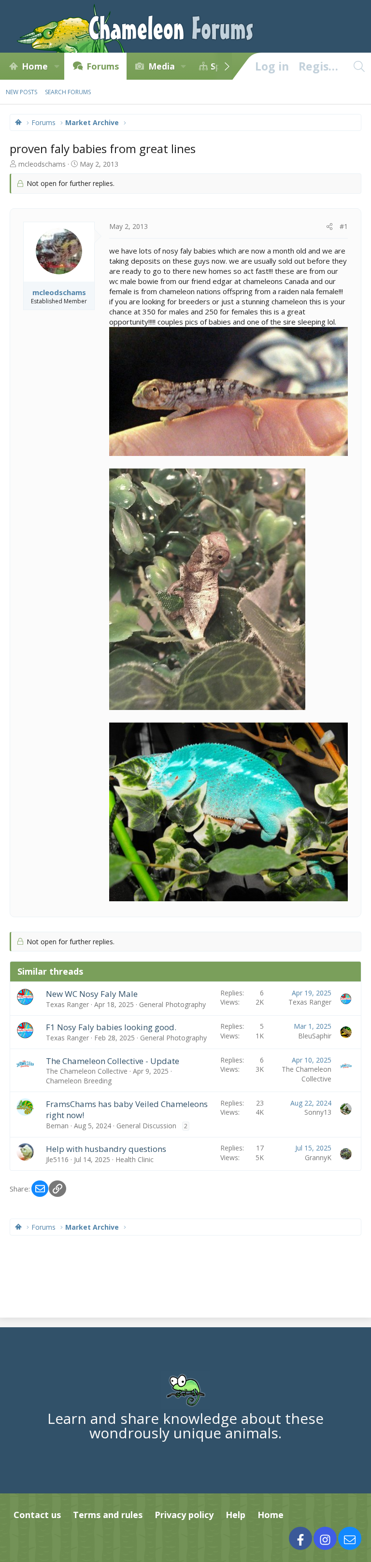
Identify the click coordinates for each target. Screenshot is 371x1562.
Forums (102, 66)
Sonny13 (317, 1112)
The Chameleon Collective (87, 1071)
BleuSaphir (314, 1035)
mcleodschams (42, 164)
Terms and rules (108, 1514)
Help (235, 1514)
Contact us (37, 1514)
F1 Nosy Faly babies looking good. (111, 1027)
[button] (56, 66)
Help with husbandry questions (106, 1148)
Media (161, 66)
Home (35, 66)
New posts (21, 92)
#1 (344, 226)
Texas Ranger (67, 1004)
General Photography (172, 1004)
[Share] (329, 226)
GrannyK (318, 1157)
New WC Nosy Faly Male (92, 993)
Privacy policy (184, 1514)
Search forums (68, 92)
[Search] (359, 66)
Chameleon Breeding (79, 1080)
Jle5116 (57, 1159)
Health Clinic (134, 1159)
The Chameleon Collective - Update (112, 1060)
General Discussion (146, 1125)
